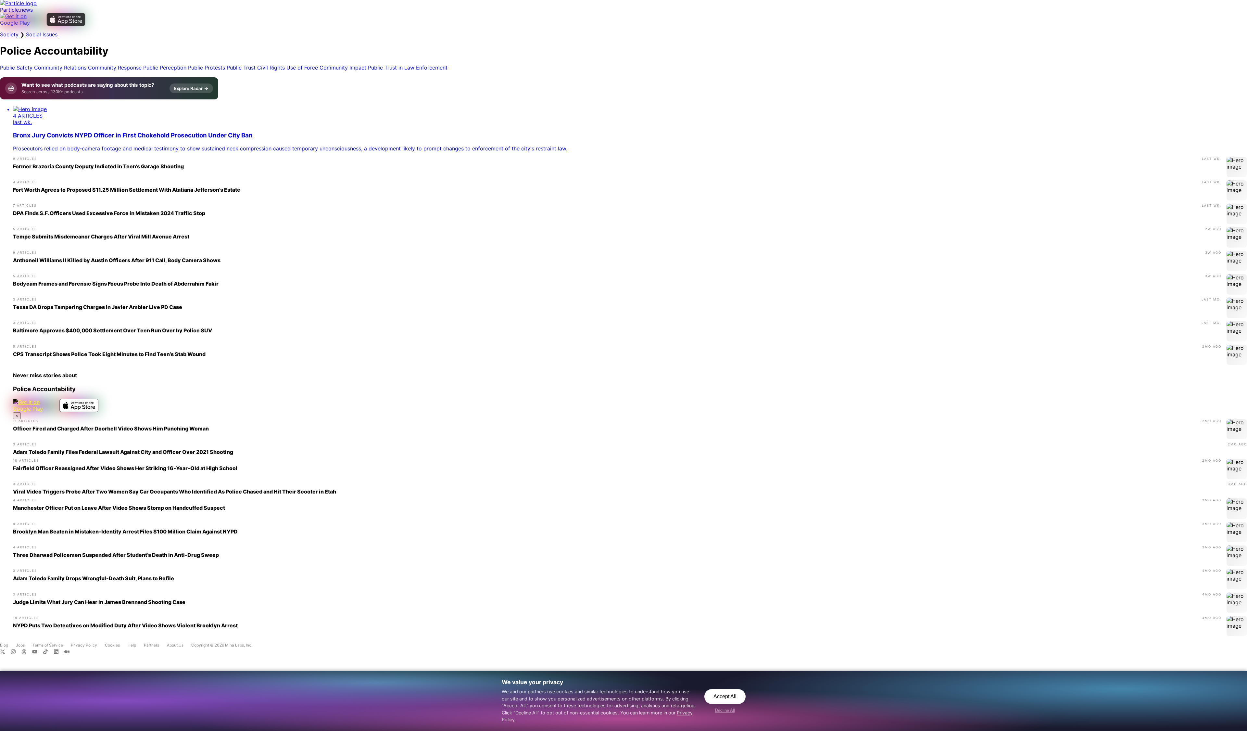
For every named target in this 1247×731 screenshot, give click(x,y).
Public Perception (164, 67)
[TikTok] (48, 652)
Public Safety (16, 67)
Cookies (112, 645)
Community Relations (60, 67)
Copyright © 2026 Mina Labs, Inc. (221, 645)
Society (10, 34)
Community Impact (343, 67)
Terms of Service (47, 645)
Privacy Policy (84, 645)
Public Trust (241, 67)
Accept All (725, 696)
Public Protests (206, 67)
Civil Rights (271, 67)
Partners (151, 645)
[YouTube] (37, 652)
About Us (175, 645)
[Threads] (26, 652)
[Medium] (68, 652)
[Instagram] (16, 652)
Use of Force (302, 67)
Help (132, 645)
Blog (4, 645)
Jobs (20, 645)
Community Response (115, 67)
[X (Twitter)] (5, 652)
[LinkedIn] (59, 652)
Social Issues (40, 34)
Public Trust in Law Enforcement (407, 67)
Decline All (725, 710)
